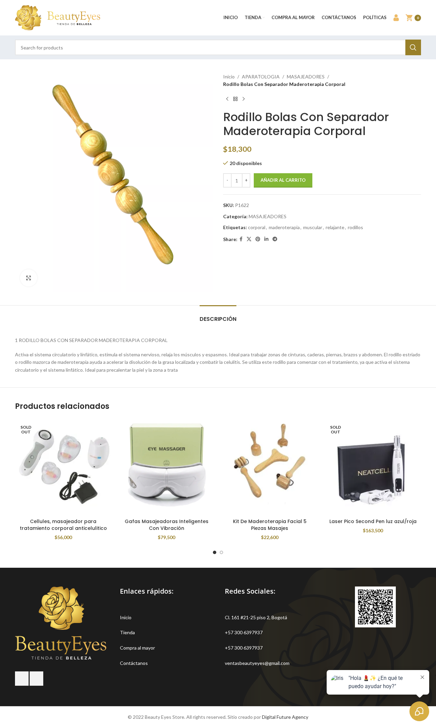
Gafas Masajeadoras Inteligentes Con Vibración (166, 525)
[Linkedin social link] (266, 239)
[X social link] (249, 239)
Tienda (127, 632)
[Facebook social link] (241, 239)
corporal (256, 227)
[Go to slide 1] (214, 552)
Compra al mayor (137, 648)
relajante (335, 227)
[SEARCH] (413, 47)
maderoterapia (284, 227)
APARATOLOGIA (261, 76)
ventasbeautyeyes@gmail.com (257, 663)
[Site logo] (57, 17)
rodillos (355, 227)
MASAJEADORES (306, 76)
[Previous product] (227, 99)
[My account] (396, 18)
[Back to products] (235, 99)
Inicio (229, 76)
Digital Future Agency (285, 717)
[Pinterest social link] (257, 239)
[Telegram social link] (274, 239)
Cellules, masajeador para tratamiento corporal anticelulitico (63, 525)
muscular (312, 227)
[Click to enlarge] (28, 277)
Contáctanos (134, 663)
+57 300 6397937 (244, 632)
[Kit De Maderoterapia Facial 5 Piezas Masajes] (269, 467)
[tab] (218, 315)
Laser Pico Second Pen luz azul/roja (373, 521)
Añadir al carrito (283, 180)
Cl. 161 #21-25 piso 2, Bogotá (256, 617)
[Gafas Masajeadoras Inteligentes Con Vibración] (166, 467)
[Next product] (243, 99)
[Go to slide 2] (221, 552)
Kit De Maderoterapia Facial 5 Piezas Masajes (270, 525)
